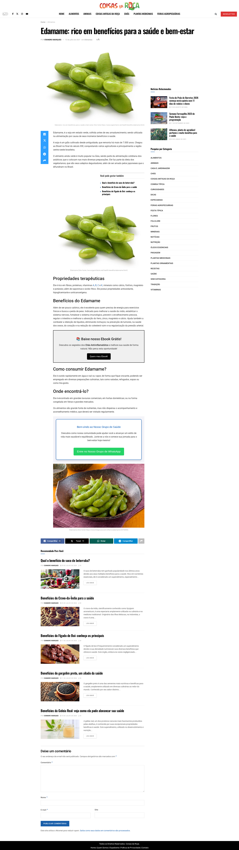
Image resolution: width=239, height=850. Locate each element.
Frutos (154, 226)
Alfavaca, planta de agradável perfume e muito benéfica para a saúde (183, 133)
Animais (87, 13)
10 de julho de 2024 (69, 716)
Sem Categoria (158, 279)
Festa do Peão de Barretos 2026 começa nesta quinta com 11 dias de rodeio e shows (183, 100)
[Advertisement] (174, 63)
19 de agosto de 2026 (179, 107)
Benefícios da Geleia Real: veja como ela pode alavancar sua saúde (82, 710)
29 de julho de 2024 (69, 565)
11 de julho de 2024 (69, 678)
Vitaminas (156, 289)
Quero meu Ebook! (99, 356)
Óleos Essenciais (159, 247)
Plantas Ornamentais (162, 263)
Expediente (114, 847)
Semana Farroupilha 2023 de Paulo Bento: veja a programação (182, 116)
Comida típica (157, 184)
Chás (126, 13)
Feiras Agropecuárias (168, 13)
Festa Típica (157, 210)
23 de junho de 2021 (178, 139)
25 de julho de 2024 (69, 603)
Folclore (155, 221)
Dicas (153, 194)
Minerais (155, 231)
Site (96, 809)
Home (61, 13)
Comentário (47, 762)
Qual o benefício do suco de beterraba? (118, 182)
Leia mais (90, 583)
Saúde (154, 273)
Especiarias (157, 200)
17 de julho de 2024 (69, 640)
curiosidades (157, 189)
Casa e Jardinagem (160, 168)
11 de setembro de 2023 (180, 123)
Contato (145, 847)
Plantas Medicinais (143, 13)
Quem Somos (102, 847)
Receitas (155, 268)
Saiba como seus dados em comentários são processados (105, 830)
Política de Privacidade (130, 847)
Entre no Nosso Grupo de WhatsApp (99, 451)
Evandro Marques (53, 39)
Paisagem (155, 252)
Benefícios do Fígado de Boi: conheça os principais (118, 193)
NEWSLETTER (229, 14)
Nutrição (155, 242)
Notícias (155, 237)
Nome (44, 797)
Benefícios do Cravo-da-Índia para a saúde (119, 186)
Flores (154, 215)
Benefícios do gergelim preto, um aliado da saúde (72, 673)
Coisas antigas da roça (108, 13)
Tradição (155, 284)
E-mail (44, 809)
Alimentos (74, 13)
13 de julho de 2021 (72, 39)
